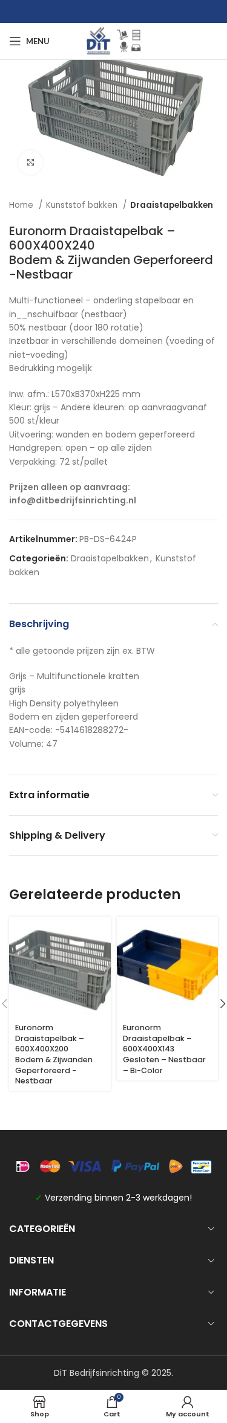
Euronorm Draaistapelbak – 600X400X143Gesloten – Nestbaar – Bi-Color (164, 1049)
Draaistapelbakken (171, 205)
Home (22, 205)
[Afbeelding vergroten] (30, 162)
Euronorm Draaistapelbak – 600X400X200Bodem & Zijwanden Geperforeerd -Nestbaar (54, 1054)
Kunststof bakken (83, 205)
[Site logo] (114, 40)
